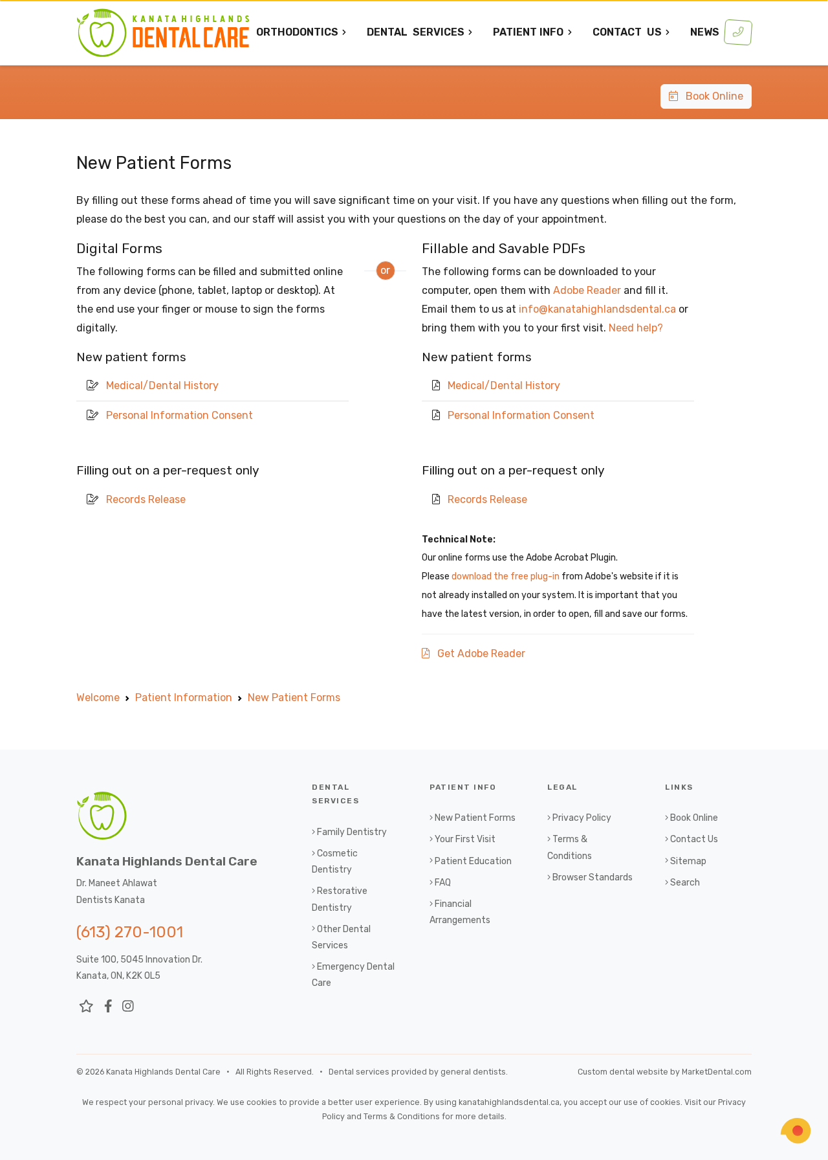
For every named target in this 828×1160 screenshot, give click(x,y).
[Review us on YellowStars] (86, 1006)
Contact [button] (627, 32)
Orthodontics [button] (297, 32)
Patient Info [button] (528, 32)
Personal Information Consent (179, 415)
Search (685, 882)
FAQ (443, 882)
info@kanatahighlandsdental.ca (597, 309)
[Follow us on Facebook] (108, 1006)
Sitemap (688, 861)
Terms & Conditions (402, 1116)
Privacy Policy (581, 817)
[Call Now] (738, 32)
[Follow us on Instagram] (128, 1006)
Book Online (710, 96)
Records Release (146, 499)
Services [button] (415, 32)
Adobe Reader (587, 290)
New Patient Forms (475, 817)
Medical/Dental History (162, 385)
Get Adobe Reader (477, 653)
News (704, 32)
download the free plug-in (506, 576)
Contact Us (694, 839)
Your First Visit (465, 839)
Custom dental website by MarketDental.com (665, 1071)
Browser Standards (592, 877)
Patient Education (473, 861)
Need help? (636, 328)
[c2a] (795, 1131)
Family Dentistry (352, 832)
